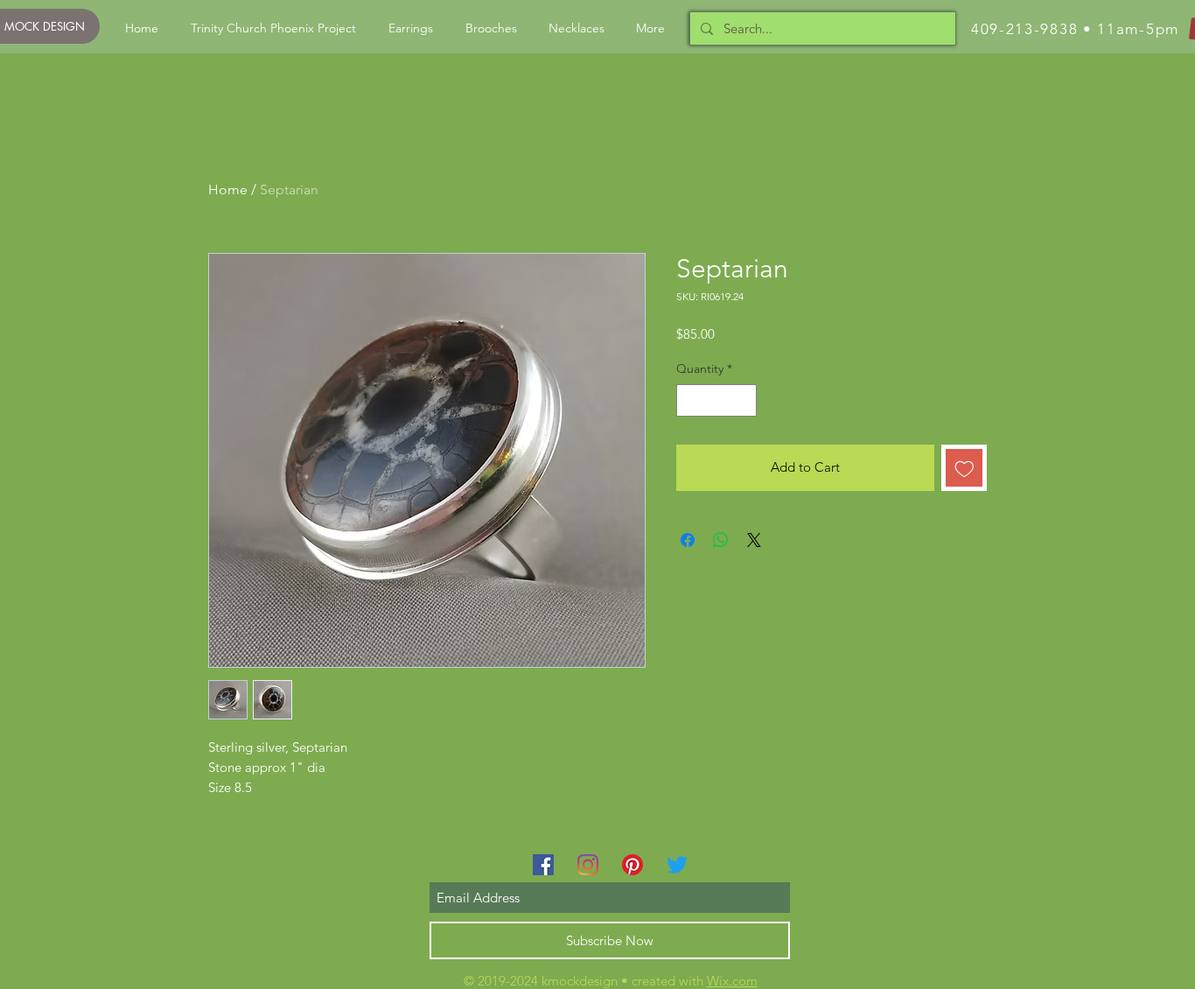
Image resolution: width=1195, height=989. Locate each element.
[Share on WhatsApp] (720, 540)
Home (228, 189)
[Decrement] (690, 400)
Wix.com (732, 980)
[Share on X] (754, 540)
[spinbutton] (716, 400)
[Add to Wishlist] (964, 468)
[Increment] (743, 400)
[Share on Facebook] (687, 540)
